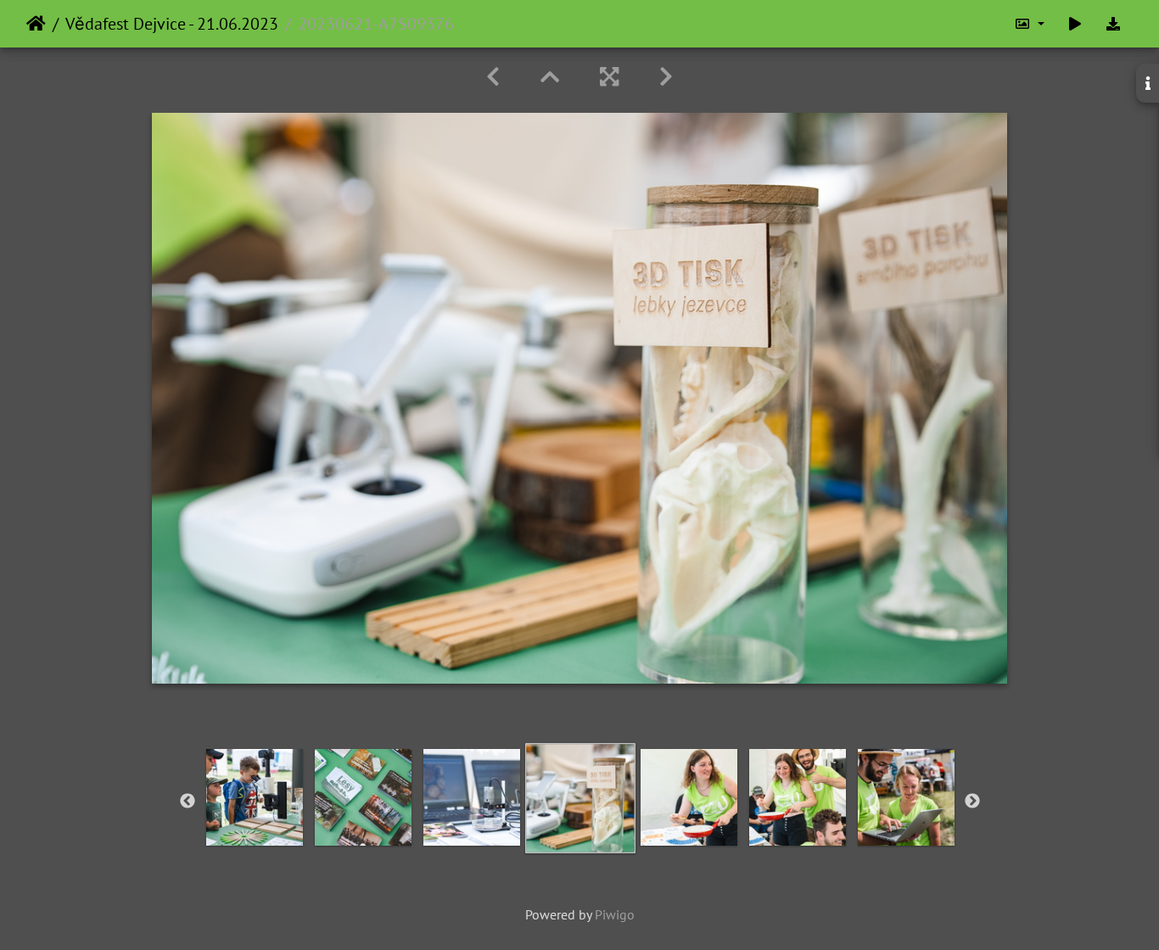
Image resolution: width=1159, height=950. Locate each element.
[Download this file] (1113, 24)
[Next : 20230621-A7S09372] (666, 77)
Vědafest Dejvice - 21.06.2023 (171, 24)
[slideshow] (1075, 24)
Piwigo (615, 914)
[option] (254, 797)
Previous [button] (187, 801)
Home (36, 23)
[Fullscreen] (609, 77)
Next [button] (972, 801)
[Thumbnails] (550, 77)
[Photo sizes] (1029, 24)
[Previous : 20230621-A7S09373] (493, 77)
